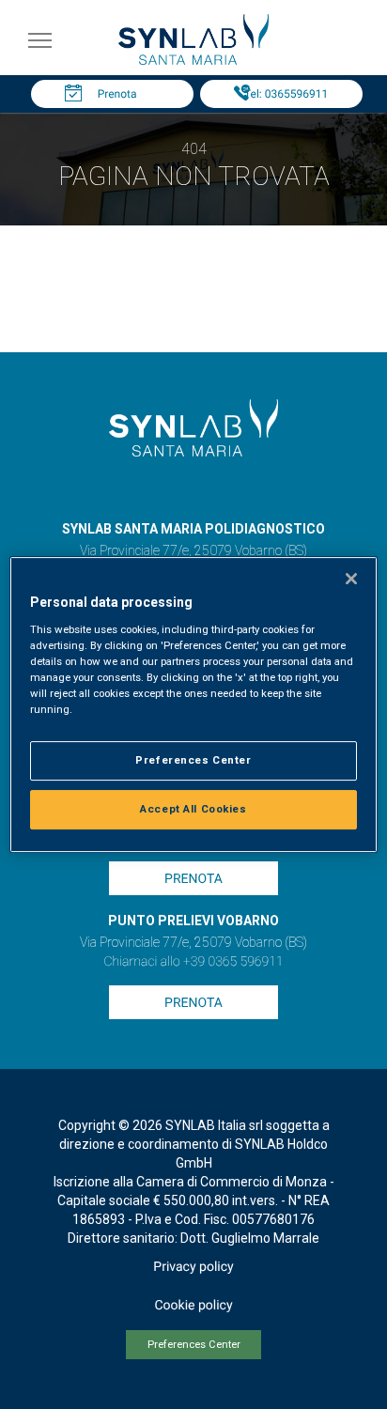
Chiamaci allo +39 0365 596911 (193, 961)
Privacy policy (193, 1267)
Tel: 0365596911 (286, 94)
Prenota (117, 94)
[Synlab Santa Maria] (193, 60)
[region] (193, 704)
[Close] (351, 578)
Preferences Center (193, 1345)
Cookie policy (193, 1305)
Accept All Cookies (193, 808)
